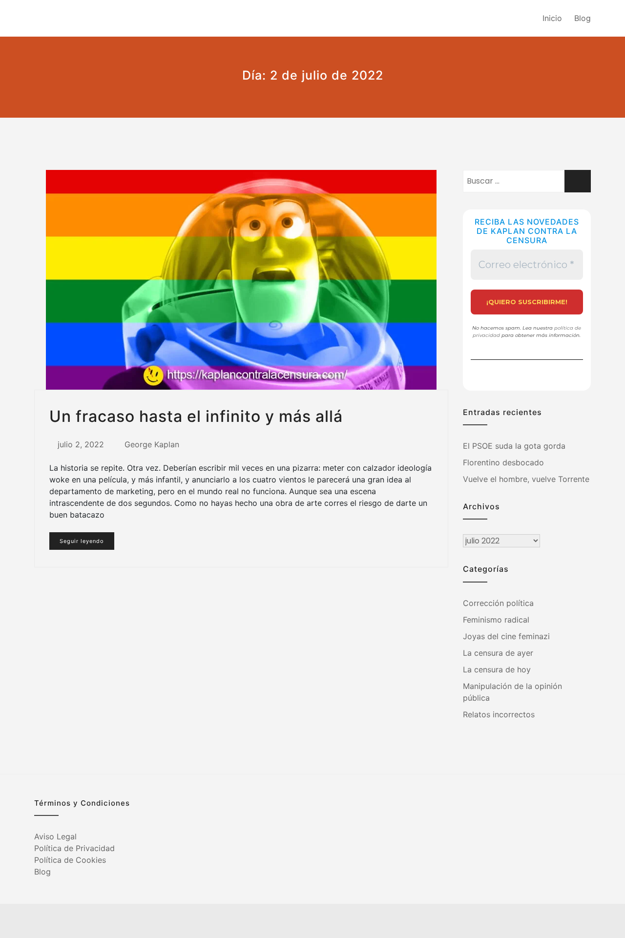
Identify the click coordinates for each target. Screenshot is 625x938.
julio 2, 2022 (81, 444)
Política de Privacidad (74, 848)
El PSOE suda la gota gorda (514, 446)
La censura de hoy (497, 669)
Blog (582, 18)
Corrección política (498, 603)
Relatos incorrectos (499, 714)
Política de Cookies (70, 860)
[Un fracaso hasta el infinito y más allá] (241, 280)
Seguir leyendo (82, 541)
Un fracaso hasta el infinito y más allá (196, 416)
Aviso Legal (55, 836)
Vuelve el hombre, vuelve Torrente (526, 479)
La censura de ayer (498, 653)
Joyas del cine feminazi (506, 636)
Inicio (552, 18)
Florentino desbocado (503, 462)
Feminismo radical (496, 620)
